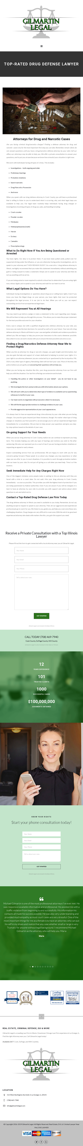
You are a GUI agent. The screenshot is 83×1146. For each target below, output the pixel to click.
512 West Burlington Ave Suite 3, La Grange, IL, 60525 (27, 1095)
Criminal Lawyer (69, 1124)
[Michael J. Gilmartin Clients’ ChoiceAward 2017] (12, 1003)
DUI (59, 1124)
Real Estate (53, 1124)
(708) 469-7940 (49, 637)
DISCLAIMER (43, 1127)
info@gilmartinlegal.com (16, 1106)
